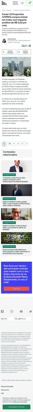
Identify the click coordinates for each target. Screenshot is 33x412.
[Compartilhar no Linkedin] (9, 143)
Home (3, 10)
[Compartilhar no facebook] (14, 143)
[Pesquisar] (22, 3)
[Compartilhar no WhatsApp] (26, 143)
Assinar (16, 288)
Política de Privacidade (7, 386)
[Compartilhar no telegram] (18, 143)
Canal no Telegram (25, 51)
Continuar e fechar (16, 407)
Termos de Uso (5, 390)
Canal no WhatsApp (10, 51)
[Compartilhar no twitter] (22, 143)
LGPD (2, 393)
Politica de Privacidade (20, 402)
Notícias (9, 10)
